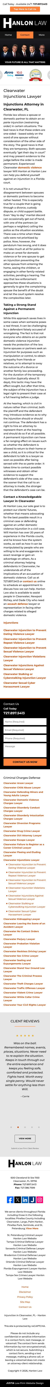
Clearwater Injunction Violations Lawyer (26, 890)
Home (8, 35)
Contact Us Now (25, 762)
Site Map (25, 1302)
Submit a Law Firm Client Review (25, 1148)
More (42, 35)
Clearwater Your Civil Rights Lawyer (24, 1005)
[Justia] (32, 1199)
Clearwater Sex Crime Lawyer (20, 956)
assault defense (17, 603)
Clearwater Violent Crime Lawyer (22, 992)
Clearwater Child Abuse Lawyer (22, 787)
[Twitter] (17, 1199)
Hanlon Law (35, 1370)
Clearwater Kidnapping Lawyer (21, 919)
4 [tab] (31, 1127)
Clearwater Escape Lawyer (19, 840)
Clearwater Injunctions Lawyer (21, 860)
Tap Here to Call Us (25, 9)
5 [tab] (38, 1127)
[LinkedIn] (25, 1199)
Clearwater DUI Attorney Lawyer (22, 835)
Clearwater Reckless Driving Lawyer (24, 951)
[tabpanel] (25, 1065)
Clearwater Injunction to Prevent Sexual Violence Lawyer (27, 882)
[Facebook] (10, 1199)
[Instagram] (39, 1199)
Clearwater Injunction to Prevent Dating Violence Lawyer (27, 866)
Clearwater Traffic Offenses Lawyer (24, 988)
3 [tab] (25, 1127)
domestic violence (30, 167)
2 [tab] (18, 1127)
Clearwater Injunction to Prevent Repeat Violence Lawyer (27, 874)
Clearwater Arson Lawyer (18, 783)
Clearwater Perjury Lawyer (19, 939)
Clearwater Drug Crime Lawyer (21, 831)
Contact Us (11, 704)
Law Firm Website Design (25, 1383)
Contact (25, 35)
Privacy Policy (25, 1297)
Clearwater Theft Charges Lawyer (23, 983)
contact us (30, 581)
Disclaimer (25, 1292)
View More (25, 1138)
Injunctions (10, 622)
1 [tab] (11, 1127)
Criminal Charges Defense (21, 777)
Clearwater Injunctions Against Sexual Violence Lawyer (26, 897)
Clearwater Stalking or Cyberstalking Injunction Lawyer (26, 905)
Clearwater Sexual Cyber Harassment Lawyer (22, 913)
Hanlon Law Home (25, 23)
